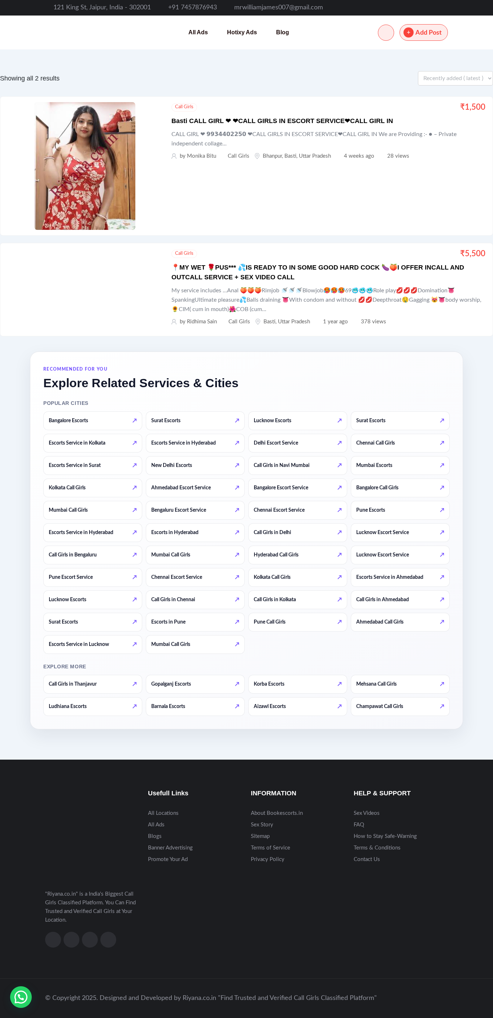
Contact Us (367, 859)
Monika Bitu (201, 156)
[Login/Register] (386, 33)
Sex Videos (367, 813)
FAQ (359, 824)
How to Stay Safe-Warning (385, 836)
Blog (282, 32)
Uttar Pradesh (315, 156)
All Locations (163, 813)
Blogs (155, 836)
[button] (21, 997)
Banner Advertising (170, 848)
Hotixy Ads (242, 32)
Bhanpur (272, 156)
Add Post (428, 33)
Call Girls (184, 107)
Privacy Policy (267, 859)
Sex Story (262, 824)
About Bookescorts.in (277, 813)
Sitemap (260, 836)
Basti (290, 156)
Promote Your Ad (168, 859)
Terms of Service (270, 848)
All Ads (198, 32)
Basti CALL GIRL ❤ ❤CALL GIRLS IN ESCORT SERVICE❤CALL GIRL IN (282, 120)
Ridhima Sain (202, 321)
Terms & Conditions (377, 848)
